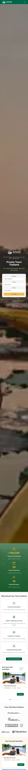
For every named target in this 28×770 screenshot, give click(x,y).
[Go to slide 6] (18, 699)
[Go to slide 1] (10, 699)
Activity (14, 282)
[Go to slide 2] (11, 699)
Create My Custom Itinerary (14, 658)
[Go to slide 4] (15, 699)
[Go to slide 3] (13, 699)
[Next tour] (25, 686)
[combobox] (14, 279)
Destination (14, 276)
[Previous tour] (2, 686)
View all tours (21, 668)
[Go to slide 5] (16, 699)
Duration (14, 287)
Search (15, 294)
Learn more (20, 694)
